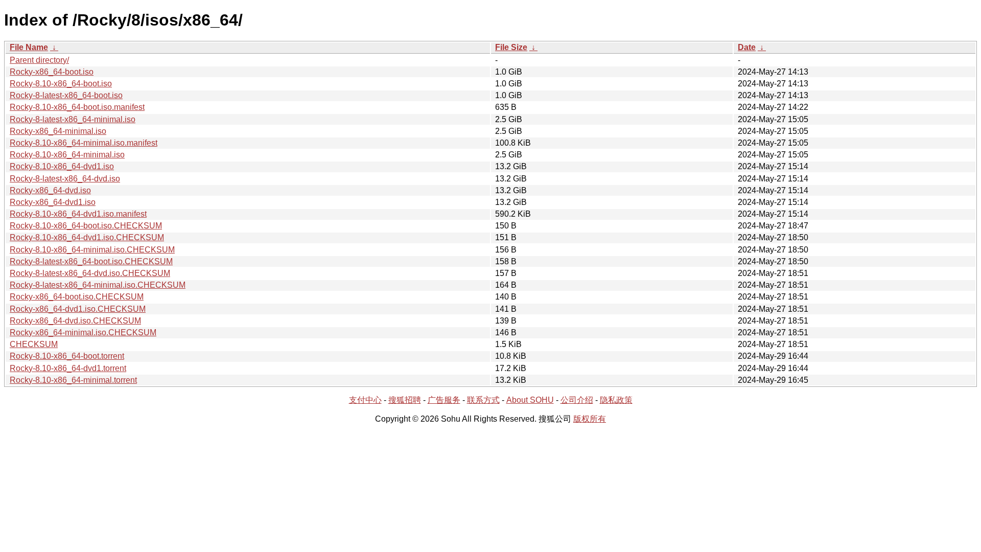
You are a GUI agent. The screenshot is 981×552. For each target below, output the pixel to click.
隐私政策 (616, 400)
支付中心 (365, 400)
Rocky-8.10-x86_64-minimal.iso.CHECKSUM (92, 249)
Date (747, 47)
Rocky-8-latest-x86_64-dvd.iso (65, 178)
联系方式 (483, 400)
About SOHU (530, 400)
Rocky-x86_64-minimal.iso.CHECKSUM (83, 332)
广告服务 (444, 400)
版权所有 (589, 419)
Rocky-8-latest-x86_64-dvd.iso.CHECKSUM (90, 273)
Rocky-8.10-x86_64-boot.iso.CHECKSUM (86, 225)
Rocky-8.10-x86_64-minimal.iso (67, 154)
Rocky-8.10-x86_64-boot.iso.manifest (77, 107)
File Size (511, 47)
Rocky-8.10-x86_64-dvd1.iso (62, 166)
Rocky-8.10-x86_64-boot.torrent (67, 356)
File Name (29, 47)
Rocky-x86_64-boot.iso (52, 71)
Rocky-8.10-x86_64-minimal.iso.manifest (83, 143)
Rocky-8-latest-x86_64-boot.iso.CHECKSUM (91, 261)
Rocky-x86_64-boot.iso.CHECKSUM (77, 296)
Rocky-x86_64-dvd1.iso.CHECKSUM (78, 309)
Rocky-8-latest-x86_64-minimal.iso (72, 119)
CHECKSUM (34, 344)
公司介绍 (576, 400)
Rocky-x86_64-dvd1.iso (53, 202)
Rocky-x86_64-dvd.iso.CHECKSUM (75, 320)
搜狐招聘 (404, 400)
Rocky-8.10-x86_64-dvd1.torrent (68, 368)
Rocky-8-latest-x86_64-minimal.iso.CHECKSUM (97, 285)
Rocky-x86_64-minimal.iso (58, 131)
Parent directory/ (39, 60)
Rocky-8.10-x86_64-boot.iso (61, 83)
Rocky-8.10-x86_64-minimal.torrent (73, 380)
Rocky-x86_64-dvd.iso (50, 190)
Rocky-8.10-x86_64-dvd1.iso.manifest (78, 214)
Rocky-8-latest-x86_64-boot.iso (66, 95)
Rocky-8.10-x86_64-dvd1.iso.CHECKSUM (87, 237)
